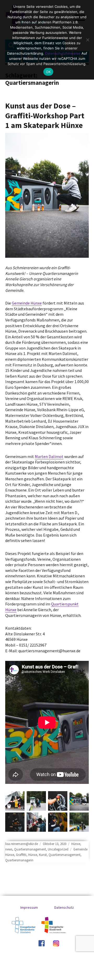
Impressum (29, 907)
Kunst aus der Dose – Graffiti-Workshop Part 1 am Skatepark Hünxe (44, 115)
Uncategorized (58, 849)
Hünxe (75, 844)
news (8, 849)
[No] (87, 39)
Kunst (43, 855)
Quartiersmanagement (30, 849)
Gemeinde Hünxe (27, 303)
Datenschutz (64, 907)
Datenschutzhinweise (62, 53)
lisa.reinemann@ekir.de (21, 844)
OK (48, 72)
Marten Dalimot (49, 456)
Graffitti (21, 855)
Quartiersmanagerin (19, 860)
